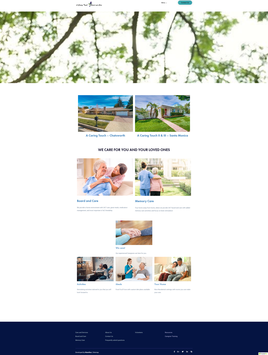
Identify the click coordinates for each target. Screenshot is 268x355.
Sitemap (96, 352)
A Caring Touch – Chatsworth (105, 135)
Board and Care (87, 201)
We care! (120, 247)
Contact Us (185, 3)
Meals (119, 284)
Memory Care (144, 201)
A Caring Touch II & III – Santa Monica (162, 135)
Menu (163, 3)
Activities (81, 284)
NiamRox (88, 352)
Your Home (160, 284)
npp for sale (107, 213)
